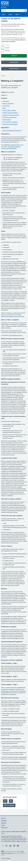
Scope (4, 108)
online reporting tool (9, 839)
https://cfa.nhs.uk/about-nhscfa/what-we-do (12, 316)
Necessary (7, 45)
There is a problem (9, 805)
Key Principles (6, 106)
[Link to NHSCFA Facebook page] (6, 846)
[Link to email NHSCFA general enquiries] (18, 846)
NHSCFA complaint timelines (10, 112)
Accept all (14, 55)
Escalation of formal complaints (11, 115)
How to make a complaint (9, 110)
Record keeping (7, 119)
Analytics (7, 47)
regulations (6, 142)
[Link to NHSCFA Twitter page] (3, 846)
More (18, 14)
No (11, 801)
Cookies (3, 825)
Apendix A (4, 657)
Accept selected (14, 62)
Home (3, 14)
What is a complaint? (8, 103)
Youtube (7, 50)
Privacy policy (4, 827)
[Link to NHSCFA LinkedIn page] (14, 846)
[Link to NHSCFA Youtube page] (10, 846)
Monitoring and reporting (9, 117)
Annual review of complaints (10, 122)
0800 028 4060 (18, 838)
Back (3, 75)
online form (23, 322)
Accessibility (4, 820)
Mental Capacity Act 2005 (19, 527)
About (10, 14)
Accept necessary (14, 68)
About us (3, 818)
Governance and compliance (10, 124)
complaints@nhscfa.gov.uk (16, 335)
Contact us (3, 823)
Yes (5, 801)
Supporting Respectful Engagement (12, 130)
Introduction (6, 101)
